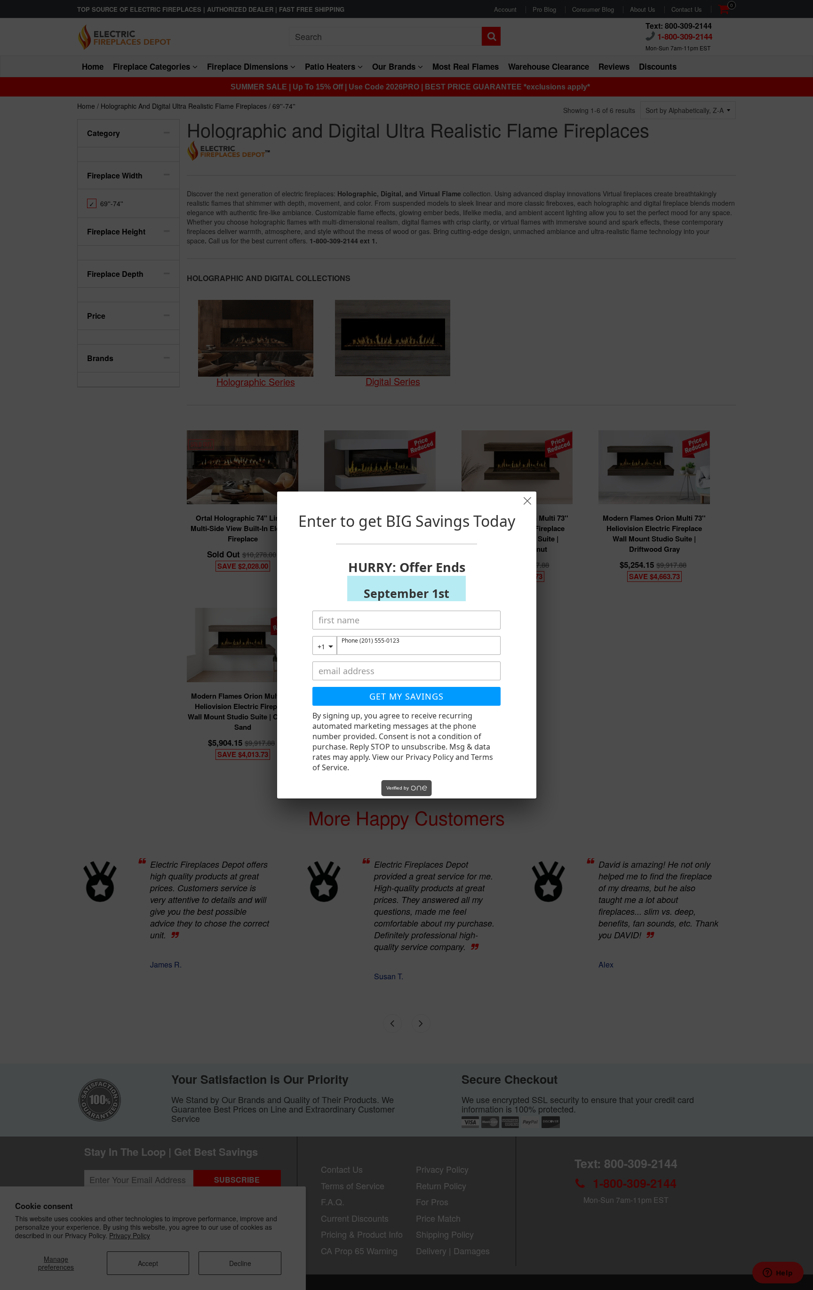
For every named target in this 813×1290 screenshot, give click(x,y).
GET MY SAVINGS (406, 696)
